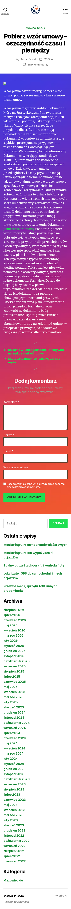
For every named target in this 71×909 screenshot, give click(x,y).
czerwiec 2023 (14, 799)
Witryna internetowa (15, 467)
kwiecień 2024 (14, 748)
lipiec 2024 (11, 733)
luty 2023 (10, 820)
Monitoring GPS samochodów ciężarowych (35, 544)
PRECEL (19, 895)
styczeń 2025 (13, 707)
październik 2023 (16, 779)
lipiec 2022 (11, 856)
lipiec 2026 (11, 615)
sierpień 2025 (13, 671)
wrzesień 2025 (14, 666)
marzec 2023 (13, 815)
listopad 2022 (13, 835)
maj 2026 (10, 625)
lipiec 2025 (11, 676)
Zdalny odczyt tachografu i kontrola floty (33, 565)
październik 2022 (16, 840)
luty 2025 (10, 702)
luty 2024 (10, 758)
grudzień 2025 (14, 651)
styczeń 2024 (13, 764)
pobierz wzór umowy (18, 229)
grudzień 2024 (14, 712)
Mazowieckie (35, 27)
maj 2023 (10, 805)
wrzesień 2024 (14, 728)
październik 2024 (16, 722)
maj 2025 (10, 687)
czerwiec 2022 (14, 861)
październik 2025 (16, 661)
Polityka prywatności (16, 902)
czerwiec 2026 (14, 620)
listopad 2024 (13, 717)
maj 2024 (10, 743)
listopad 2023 (13, 774)
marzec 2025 (13, 697)
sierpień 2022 (13, 851)
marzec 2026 (13, 635)
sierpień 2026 (13, 610)
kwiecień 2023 (14, 810)
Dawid (32, 59)
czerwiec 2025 (14, 681)
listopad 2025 (13, 656)
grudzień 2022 (14, 830)
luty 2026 (10, 640)
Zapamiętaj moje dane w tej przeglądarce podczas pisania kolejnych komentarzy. (35, 485)
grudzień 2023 (14, 769)
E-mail (8, 451)
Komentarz (11, 402)
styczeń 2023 (13, 825)
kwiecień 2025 (14, 692)
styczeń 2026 (13, 646)
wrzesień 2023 (14, 784)
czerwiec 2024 (14, 738)
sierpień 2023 (13, 789)
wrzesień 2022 (14, 846)
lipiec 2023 (11, 794)
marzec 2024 (13, 753)
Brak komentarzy (38, 64)
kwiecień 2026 (14, 630)
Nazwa (8, 435)
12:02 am (49, 59)
